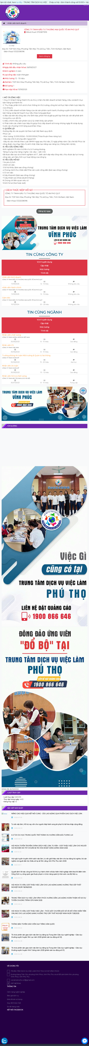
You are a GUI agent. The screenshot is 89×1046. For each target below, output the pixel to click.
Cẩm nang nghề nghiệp (16, 992)
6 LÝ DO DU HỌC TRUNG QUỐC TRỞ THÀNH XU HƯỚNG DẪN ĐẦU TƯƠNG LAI (42, 835)
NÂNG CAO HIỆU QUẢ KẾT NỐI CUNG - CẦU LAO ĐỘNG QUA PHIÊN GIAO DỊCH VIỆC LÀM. (46, 814)
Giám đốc (6, 298)
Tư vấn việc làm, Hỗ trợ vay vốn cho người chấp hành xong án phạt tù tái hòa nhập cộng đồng (46, 824)
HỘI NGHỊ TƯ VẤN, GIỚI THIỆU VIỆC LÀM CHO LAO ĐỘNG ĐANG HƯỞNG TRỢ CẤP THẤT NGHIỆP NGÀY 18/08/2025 (46, 886)
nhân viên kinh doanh (11, 277)
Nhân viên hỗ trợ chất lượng (14, 376)
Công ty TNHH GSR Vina (10, 347)
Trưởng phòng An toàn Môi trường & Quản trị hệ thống (26, 355)
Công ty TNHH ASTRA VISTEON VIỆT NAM (16, 337)
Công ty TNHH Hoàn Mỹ (10, 358)
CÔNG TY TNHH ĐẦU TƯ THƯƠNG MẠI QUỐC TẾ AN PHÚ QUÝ (22, 279)
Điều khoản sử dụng (14, 999)
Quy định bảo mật (14, 1003)
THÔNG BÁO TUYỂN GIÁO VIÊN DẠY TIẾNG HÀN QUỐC (33, 924)
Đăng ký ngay (45, 211)
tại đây (4, 2)
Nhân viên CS (8, 345)
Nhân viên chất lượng (11, 335)
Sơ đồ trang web (13, 1007)
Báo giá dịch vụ (13, 996)
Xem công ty (44, 56)
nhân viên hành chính (11, 287)
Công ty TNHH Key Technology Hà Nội (16, 378)
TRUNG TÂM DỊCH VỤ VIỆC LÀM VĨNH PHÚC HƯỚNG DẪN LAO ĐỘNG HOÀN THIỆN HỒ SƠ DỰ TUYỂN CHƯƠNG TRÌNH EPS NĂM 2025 (48, 899)
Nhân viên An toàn (10, 366)
